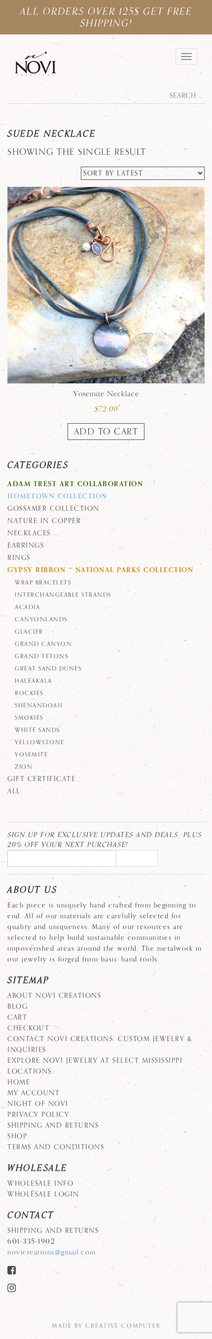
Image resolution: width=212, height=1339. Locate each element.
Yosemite (31, 754)
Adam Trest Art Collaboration (75, 484)
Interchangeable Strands (63, 595)
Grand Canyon (43, 644)
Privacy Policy (38, 1114)
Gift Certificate (41, 779)
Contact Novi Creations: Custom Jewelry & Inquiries (99, 1044)
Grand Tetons (41, 656)
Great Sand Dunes (48, 668)
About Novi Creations (54, 995)
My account (33, 1093)
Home (18, 1082)
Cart (17, 1017)
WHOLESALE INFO (40, 1183)
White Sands (37, 730)
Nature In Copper (44, 520)
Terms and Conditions (55, 1147)
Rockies (29, 693)
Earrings (25, 545)
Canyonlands (41, 619)
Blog (17, 1006)
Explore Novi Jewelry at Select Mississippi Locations (94, 1066)
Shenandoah (39, 705)
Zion (24, 767)
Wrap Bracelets (43, 582)
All (14, 791)
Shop (17, 1136)
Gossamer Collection (53, 508)
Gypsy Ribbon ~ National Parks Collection (100, 570)
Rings (19, 557)
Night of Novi (38, 1103)
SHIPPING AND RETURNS (53, 1125)
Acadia (27, 607)
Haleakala (33, 681)
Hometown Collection (57, 496)
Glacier (29, 632)
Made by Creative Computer (106, 1326)
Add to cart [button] (106, 431)
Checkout (28, 1028)
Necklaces (29, 533)
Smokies (29, 718)
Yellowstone (40, 742)
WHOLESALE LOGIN (43, 1194)
